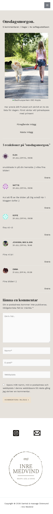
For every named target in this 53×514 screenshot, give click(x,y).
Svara (47, 177)
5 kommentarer (11, 27)
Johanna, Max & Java (23, 242)
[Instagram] (16, 433)
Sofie (15, 215)
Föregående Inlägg (26, 124)
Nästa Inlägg (26, 132)
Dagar (24, 27)
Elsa (15, 155)
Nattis (16, 185)
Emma (15, 269)
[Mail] (37, 433)
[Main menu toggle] (47, 5)
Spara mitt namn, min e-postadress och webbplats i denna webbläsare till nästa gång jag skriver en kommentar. (26, 388)
